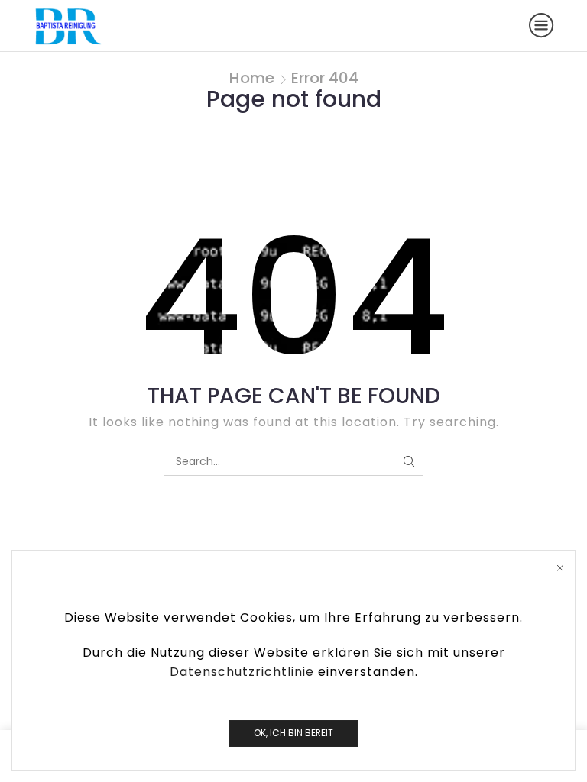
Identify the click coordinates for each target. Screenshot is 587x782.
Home (251, 78)
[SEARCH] (409, 462)
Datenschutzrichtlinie (242, 671)
